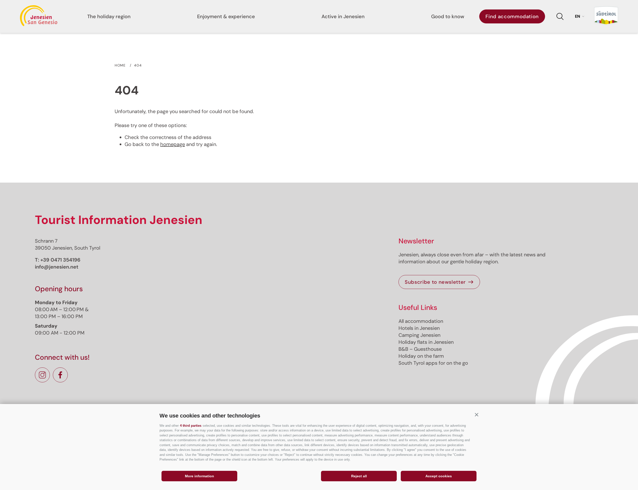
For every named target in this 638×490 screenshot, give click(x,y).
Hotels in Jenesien (419, 328)
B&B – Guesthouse (420, 349)
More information (199, 476)
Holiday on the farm (421, 356)
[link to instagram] (42, 374)
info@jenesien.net (56, 267)
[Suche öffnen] (560, 16)
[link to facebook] (60, 374)
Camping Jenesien (419, 335)
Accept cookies (438, 476)
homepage (172, 144)
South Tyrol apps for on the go (433, 363)
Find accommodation (512, 16)
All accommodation (421, 321)
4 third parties (190, 425)
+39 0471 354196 (60, 260)
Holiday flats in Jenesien (426, 342)
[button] (476, 415)
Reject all (359, 476)
